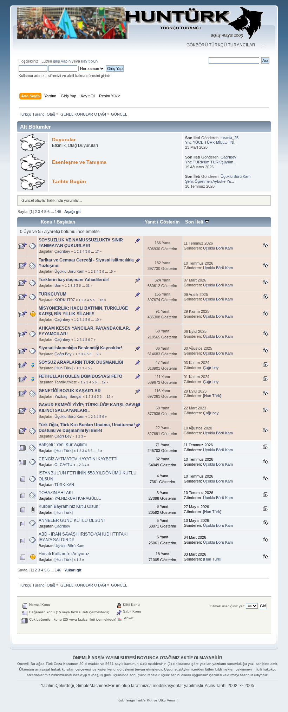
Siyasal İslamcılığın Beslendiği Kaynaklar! (80, 347)
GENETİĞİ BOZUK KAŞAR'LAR (70, 390)
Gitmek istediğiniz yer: (227, 606)
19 (111, 271)
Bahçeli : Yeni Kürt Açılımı (63, 444)
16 (101, 300)
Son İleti (195, 222)
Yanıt (150, 222)
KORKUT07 (64, 300)
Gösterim (170, 222)
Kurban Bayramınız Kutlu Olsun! (69, 506)
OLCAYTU (63, 464)
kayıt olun (89, 61)
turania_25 (229, 138)
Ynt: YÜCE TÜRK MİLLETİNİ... (211, 142)
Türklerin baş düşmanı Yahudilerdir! (74, 279)
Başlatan (66, 222)
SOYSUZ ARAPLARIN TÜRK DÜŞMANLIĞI (81, 362)
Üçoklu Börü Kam (235, 176)
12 (103, 382)
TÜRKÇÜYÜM (52, 294)
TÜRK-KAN (64, 485)
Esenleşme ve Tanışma (79, 162)
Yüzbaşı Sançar (68, 396)
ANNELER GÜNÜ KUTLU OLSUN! (72, 520)
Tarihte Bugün (69, 181)
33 (88, 285)
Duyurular (64, 139)
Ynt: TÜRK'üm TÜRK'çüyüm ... (211, 162)
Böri (57, 285)
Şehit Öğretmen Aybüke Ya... (209, 181)
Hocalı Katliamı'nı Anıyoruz (64, 553)
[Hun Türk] (63, 368)
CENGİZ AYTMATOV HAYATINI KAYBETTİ (78, 459)
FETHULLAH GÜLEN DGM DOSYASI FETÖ (80, 376)
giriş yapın (62, 61)
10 (97, 320)
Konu (46, 222)
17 (97, 251)
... (53, 211)
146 (58, 211)
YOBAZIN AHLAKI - (57, 492)
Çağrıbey (228, 157)
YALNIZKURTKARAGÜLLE (77, 498)
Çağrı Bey (63, 354)
